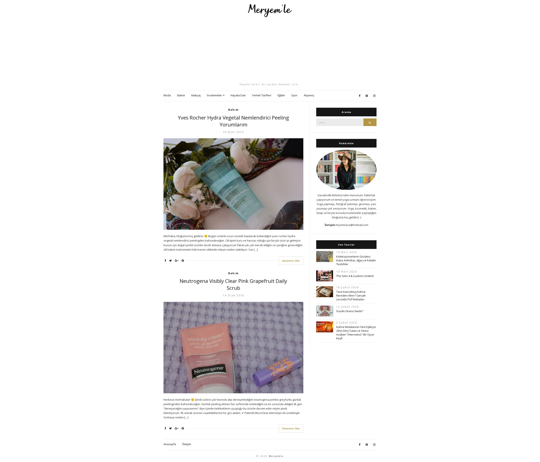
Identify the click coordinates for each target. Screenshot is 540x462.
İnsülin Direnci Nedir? (349, 311)
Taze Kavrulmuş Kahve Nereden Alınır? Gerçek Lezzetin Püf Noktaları (351, 295)
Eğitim (281, 95)
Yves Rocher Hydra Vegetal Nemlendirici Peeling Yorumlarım (233, 121)
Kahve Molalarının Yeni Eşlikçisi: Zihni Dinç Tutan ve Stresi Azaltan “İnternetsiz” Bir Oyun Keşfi (356, 332)
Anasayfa (169, 444)
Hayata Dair (238, 95)
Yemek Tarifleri (261, 95)
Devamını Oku (291, 260)
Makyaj (196, 95)
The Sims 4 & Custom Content (355, 276)
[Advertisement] (270, 49)
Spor (294, 95)
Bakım (181, 95)
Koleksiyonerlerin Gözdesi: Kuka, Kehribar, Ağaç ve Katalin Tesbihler (356, 260)
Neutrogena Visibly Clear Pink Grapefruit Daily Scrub (233, 284)
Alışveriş (309, 95)
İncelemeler (214, 95)
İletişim (186, 444)
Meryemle (276, 456)
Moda (167, 95)
